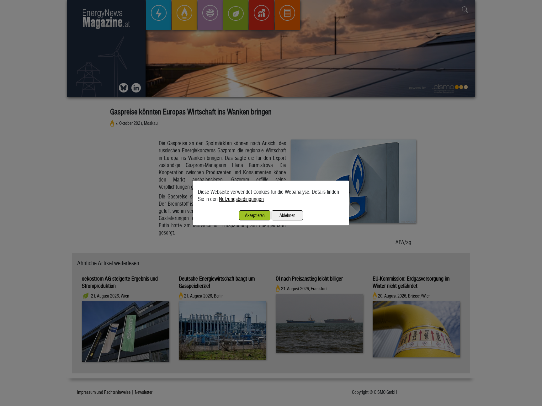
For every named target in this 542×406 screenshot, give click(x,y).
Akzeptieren (255, 215)
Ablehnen (287, 215)
